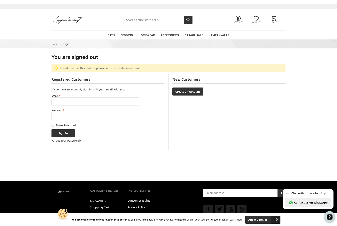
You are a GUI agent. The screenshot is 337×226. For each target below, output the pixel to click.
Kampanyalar (219, 35)
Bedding (127, 35)
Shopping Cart (99, 207)
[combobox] (157, 20)
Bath (111, 35)
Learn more (236, 219)
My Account (98, 200)
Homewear (146, 35)
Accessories (170, 35)
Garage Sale (193, 35)
